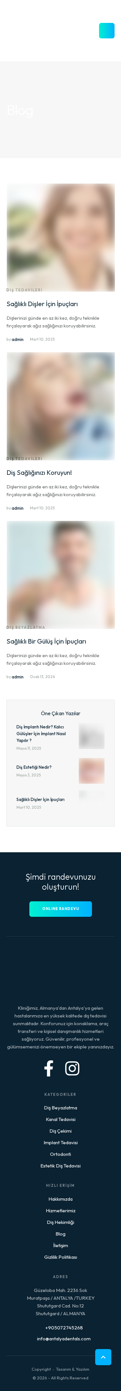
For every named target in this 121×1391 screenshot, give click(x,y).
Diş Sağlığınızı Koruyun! (39, 472)
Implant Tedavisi (61, 1142)
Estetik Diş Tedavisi (60, 1166)
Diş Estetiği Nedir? (34, 767)
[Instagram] (72, 1068)
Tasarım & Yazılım (72, 1369)
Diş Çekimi (60, 1131)
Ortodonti (60, 1154)
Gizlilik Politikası (60, 1257)
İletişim (60, 1245)
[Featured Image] (61, 290)
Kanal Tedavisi (61, 1119)
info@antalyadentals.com (64, 1339)
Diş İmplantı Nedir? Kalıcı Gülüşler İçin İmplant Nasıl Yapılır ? (41, 733)
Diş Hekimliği (60, 1222)
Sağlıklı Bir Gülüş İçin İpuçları (46, 641)
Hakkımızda (60, 1199)
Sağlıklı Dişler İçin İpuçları (42, 304)
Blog (60, 1234)
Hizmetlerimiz (61, 1210)
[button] (103, 1357)
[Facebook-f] (49, 1068)
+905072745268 (64, 1328)
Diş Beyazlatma (60, 1108)
